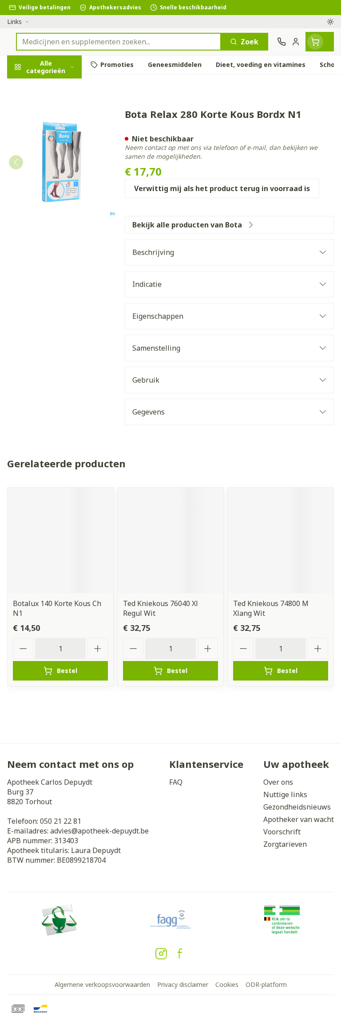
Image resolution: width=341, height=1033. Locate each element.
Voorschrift (282, 832)
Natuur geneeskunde (57, 220)
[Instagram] (161, 953)
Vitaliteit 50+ (57, 199)
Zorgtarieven (285, 844)
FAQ (175, 782)
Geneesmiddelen (57, 282)
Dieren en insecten (57, 261)
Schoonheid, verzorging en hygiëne (57, 114)
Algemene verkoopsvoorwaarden (102, 984)
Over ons (278, 782)
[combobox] (118, 42)
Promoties (25, 85)
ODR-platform (266, 984)
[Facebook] (179, 953)
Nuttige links (285, 794)
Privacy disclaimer (182, 984)
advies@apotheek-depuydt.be (99, 831)
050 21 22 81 (60, 821)
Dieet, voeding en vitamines (57, 146)
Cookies (226, 984)
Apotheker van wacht (298, 819)
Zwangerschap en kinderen (57, 175)
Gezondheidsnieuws (297, 807)
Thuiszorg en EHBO (57, 240)
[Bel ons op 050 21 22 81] (281, 41)
